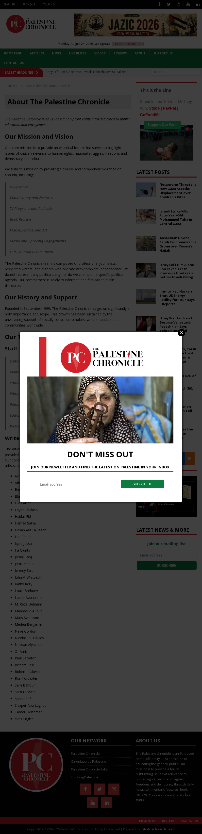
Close (181, 332)
